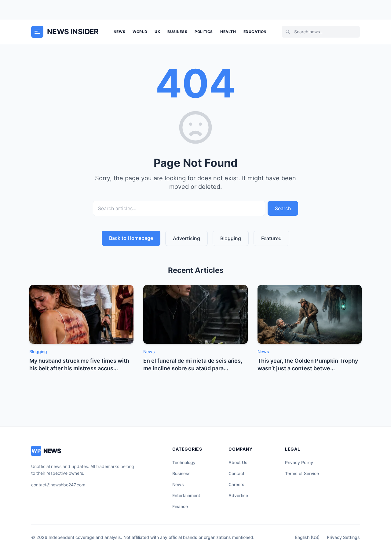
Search (283, 208)
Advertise (238, 495)
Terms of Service (302, 473)
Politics (204, 31)
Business (177, 31)
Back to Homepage (131, 238)
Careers (236, 484)
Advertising (186, 238)
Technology (184, 462)
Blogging (230, 238)
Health (228, 31)
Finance (180, 506)
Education (255, 31)
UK (157, 31)
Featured (271, 238)
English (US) (307, 537)
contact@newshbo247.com (58, 484)
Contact (236, 473)
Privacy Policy (299, 462)
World (140, 31)
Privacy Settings (343, 537)
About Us (237, 462)
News (119, 31)
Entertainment (186, 495)
